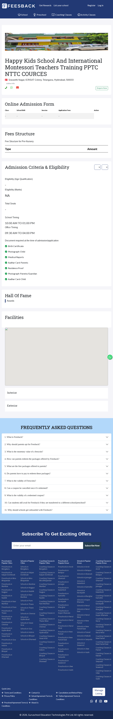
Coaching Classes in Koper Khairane (103, 614)
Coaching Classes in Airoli (103, 568)
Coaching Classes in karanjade (103, 602)
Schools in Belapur (84, 570)
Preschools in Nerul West (65, 627)
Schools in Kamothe (84, 587)
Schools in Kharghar (84, 596)
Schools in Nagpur (28, 588)
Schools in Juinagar (84, 577)
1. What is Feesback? (14, 437)
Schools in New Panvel (83, 622)
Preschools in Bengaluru (7, 568)
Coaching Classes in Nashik (47, 596)
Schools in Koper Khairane (83, 601)
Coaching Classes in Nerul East (103, 625)
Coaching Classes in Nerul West (103, 631)
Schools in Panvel (83, 632)
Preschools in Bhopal (7, 650)
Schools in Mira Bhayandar (26, 579)
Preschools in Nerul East (65, 621)
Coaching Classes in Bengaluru (47, 568)
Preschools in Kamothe (63, 594)
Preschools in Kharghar (63, 606)
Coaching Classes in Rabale (103, 654)
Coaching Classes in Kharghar (103, 608)
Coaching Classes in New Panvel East (103, 643)
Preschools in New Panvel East (65, 638)
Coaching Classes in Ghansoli (103, 579)
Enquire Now (102, 88)
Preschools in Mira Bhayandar (9, 579)
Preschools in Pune (9, 607)
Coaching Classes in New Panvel (103, 637)
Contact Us (35, 693)
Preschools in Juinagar (63, 583)
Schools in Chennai (28, 613)
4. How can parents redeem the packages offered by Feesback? (32, 459)
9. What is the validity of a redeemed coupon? (24, 495)
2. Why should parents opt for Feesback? (22, 444)
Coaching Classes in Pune (47, 608)
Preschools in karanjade (63, 600)
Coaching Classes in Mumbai (47, 585)
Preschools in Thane (7, 612)
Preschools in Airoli (65, 567)
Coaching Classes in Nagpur (47, 591)
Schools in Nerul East (83, 610)
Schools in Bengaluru (25, 568)
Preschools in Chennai (7, 623)
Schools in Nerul (83, 605)
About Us (34, 703)
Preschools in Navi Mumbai (9, 602)
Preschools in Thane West (7, 617)
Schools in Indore (27, 632)
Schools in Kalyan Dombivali (27, 573)
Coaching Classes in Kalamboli (103, 591)
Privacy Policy (9, 696)
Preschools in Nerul (65, 616)
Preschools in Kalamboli (63, 589)
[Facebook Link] (96, 701)
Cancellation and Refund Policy (70, 693)
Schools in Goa (26, 629)
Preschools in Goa (9, 640)
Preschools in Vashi (65, 670)
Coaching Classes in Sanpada (103, 660)
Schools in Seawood (81, 644)
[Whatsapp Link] (91, 701)
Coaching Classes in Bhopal (47, 654)
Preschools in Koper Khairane (64, 612)
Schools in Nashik (27, 591)
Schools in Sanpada (84, 639)
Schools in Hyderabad (25, 618)
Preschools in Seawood (63, 661)
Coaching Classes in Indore (47, 648)
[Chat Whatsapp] (109, 357)
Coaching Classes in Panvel (103, 648)
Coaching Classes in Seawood (103, 666)
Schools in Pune (27, 600)
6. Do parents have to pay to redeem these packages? (27, 473)
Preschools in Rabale (63, 650)
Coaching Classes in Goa (47, 643)
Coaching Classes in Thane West (47, 620)
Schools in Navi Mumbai (26, 596)
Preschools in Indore (7, 644)
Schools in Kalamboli (81, 582)
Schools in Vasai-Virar (27, 624)
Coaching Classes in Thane (47, 614)
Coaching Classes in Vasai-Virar (47, 637)
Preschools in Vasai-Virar (7, 635)
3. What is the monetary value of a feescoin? (24, 451)
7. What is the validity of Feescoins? (20, 481)
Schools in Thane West (27, 609)
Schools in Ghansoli (84, 574)
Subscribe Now (92, 545)
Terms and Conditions (12, 693)
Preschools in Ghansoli (63, 577)
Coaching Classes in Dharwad (47, 660)
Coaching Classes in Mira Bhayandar (47, 579)
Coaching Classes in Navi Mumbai (47, 602)
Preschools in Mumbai (7, 585)
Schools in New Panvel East (83, 627)
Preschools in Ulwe (65, 666)
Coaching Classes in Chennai (47, 625)
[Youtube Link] (105, 701)
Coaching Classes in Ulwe (103, 672)
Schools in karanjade (81, 591)
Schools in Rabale (84, 636)
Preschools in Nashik (7, 596)
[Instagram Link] (100, 701)
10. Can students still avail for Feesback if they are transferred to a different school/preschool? (45, 502)
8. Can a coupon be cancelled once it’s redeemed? (26, 488)
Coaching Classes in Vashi (103, 677)
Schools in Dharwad (28, 639)
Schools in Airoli (83, 567)
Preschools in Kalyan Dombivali (8, 573)
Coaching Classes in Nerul (103, 620)
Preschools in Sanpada (63, 656)
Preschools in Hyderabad (7, 629)
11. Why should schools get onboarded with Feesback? (28, 510)
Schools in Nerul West (83, 616)
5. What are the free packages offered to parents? (26, 466)
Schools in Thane (27, 604)
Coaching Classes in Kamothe (103, 596)
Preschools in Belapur (63, 571)
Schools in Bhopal (27, 636)
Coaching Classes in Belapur (103, 573)
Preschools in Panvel (63, 644)
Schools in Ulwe (83, 649)
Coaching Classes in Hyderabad (47, 631)
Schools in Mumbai (28, 584)
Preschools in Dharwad (7, 656)
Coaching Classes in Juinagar (103, 585)
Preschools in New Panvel (65, 633)
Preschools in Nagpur (7, 591)
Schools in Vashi (83, 652)
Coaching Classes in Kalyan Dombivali (47, 573)
